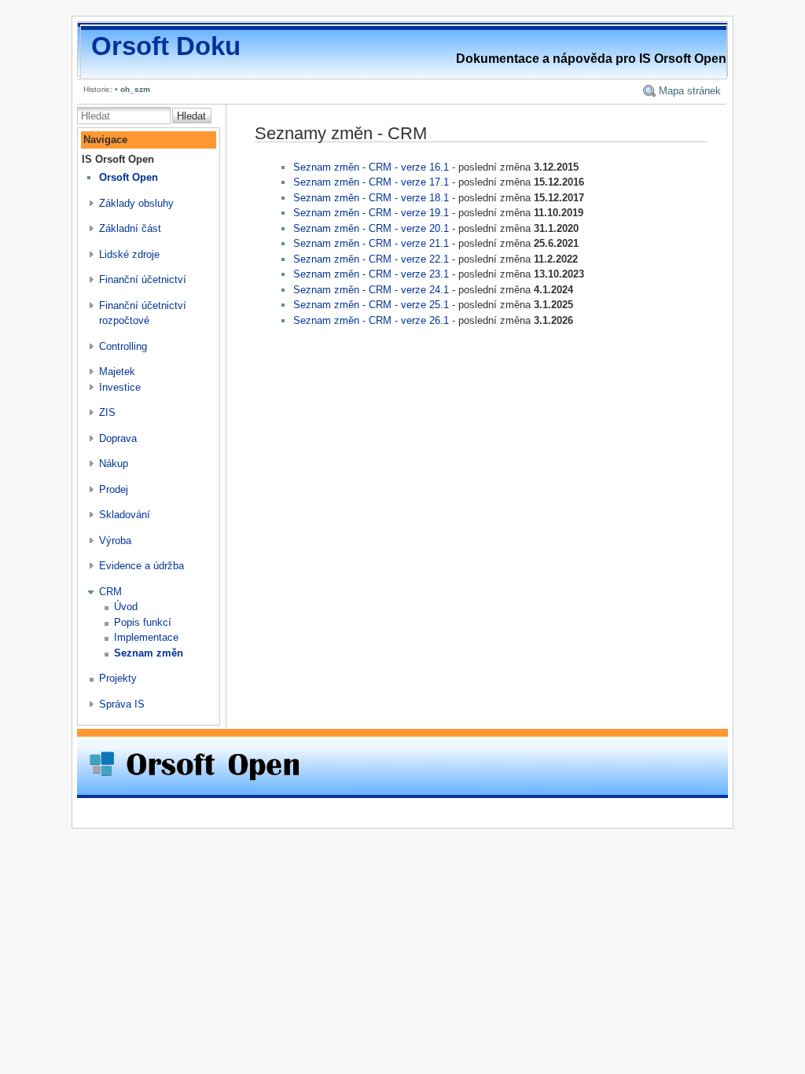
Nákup (113, 463)
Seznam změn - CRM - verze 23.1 (371, 274)
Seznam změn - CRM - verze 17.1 (371, 182)
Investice (120, 387)
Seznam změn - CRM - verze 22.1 (371, 259)
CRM (110, 592)
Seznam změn (148, 653)
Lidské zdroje (129, 254)
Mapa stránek (690, 91)
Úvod (126, 606)
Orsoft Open (128, 177)
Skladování (124, 514)
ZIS (107, 412)
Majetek (117, 371)
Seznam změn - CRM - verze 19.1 (371, 213)
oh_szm (135, 89)
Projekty (118, 678)
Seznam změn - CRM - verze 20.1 (371, 228)
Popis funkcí (142, 622)
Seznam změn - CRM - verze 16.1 (371, 167)
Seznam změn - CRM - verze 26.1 (371, 320)
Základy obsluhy (136, 203)
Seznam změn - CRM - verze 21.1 (371, 243)
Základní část (130, 228)
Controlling (123, 346)
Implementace (146, 637)
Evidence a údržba (141, 566)
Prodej (113, 489)
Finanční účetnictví (142, 279)
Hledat (191, 116)
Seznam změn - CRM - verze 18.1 (371, 198)
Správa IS (122, 704)
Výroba (115, 540)
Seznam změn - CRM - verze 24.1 (371, 290)
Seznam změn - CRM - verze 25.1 (371, 305)
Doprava (118, 438)
